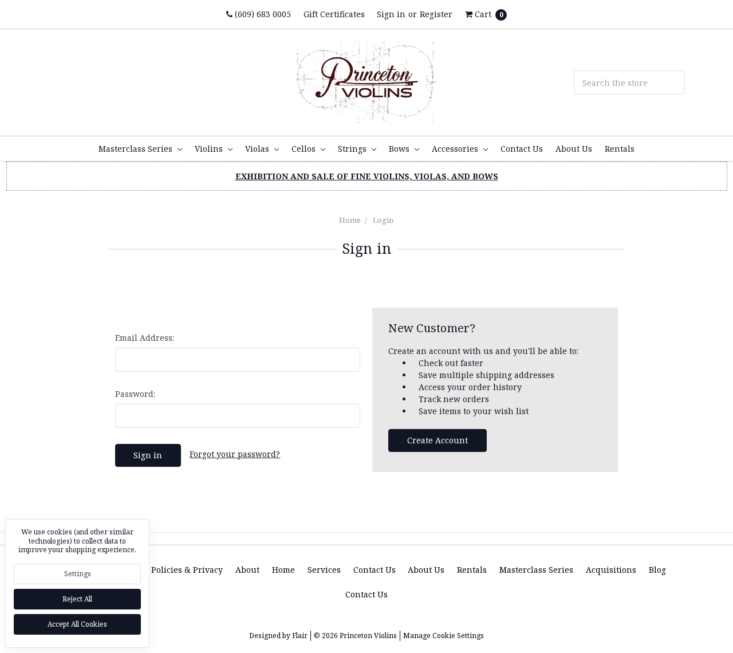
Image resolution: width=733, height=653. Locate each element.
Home (350, 220)
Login (383, 220)
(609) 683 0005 (261, 14)
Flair (300, 635)
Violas (258, 148)
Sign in (391, 14)
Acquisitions (611, 569)
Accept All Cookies (77, 624)
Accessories (456, 148)
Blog (657, 569)
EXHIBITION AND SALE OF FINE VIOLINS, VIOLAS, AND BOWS (366, 176)
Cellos (304, 148)
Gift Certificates (334, 14)
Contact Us (522, 148)
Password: (135, 393)
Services (324, 569)
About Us (573, 148)
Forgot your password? (235, 454)
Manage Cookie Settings (443, 635)
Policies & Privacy (187, 569)
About (247, 569)
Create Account (437, 440)
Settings (77, 574)
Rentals (620, 148)
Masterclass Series (136, 148)
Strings (353, 148)
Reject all (77, 599)
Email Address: (144, 337)
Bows (400, 148)
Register (436, 14)
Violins (210, 148)
